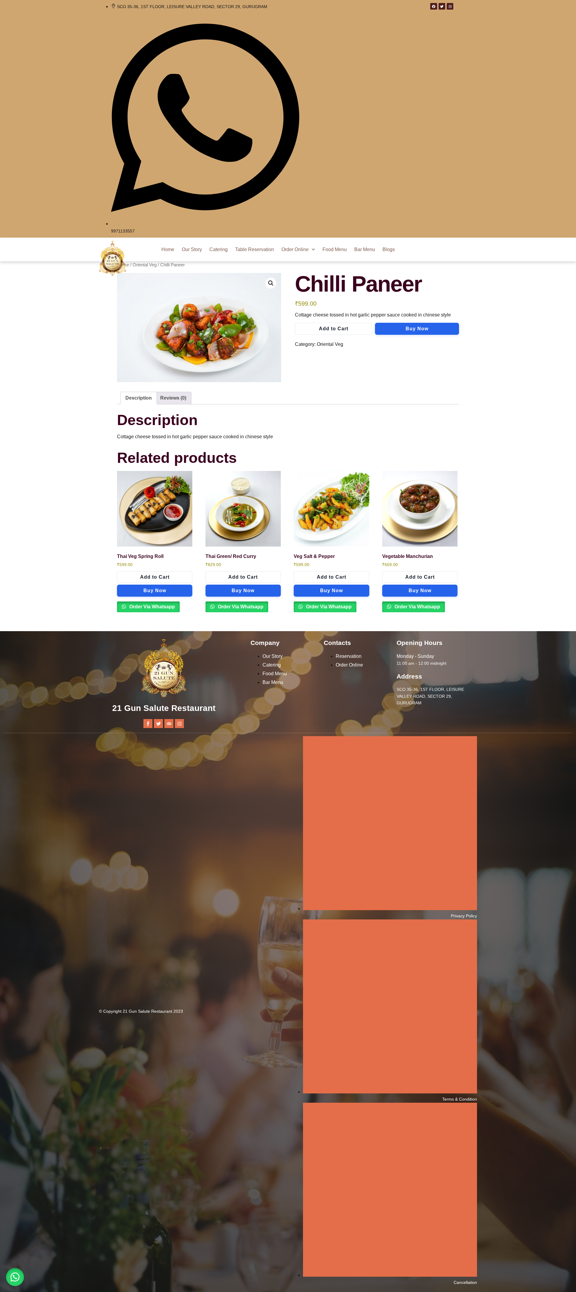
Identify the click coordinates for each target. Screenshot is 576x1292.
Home (167, 249)
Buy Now (417, 328)
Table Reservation (254, 249)
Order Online (295, 249)
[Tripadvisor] (168, 723)
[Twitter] (442, 6)
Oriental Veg (145, 264)
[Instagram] (450, 6)
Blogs (388, 249)
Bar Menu (364, 249)
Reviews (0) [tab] (173, 397)
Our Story (192, 249)
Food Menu (334, 249)
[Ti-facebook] (147, 723)
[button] (271, 283)
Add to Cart (333, 328)
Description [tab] (138, 397)
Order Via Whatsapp (151, 606)
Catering (218, 249)
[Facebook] (433, 6)
